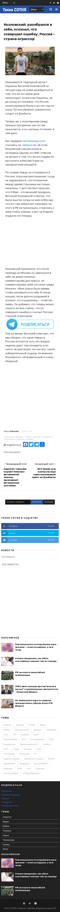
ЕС (35, 754)
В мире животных (31, 773)
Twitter (5, 798)
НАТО (6, 749)
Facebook (6, 791)
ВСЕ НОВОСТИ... (10, 564)
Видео (43, 725)
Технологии (9, 754)
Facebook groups (10, 794)
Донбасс (38, 730)
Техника (46, 744)
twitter (31, 533)
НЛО (29, 768)
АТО (15, 734)
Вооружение (9, 744)
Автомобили (9, 763)
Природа (40, 768)
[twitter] (54, 3)
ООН (39, 749)
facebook (37, 502)
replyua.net (29, 145)
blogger (49, 502)
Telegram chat (9, 805)
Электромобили (11, 773)
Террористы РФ (21, 730)
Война (7, 730)
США (6, 734)
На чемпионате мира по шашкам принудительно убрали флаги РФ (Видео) (33, 703)
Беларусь (28, 749)
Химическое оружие (33, 758)
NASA (19, 768)
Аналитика (51, 730)
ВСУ (23, 739)
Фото (51, 739)
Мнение (25, 734)
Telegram (6, 802)
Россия (32, 725)
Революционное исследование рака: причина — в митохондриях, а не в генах (36, 647)
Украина (20, 725)
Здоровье (8, 768)
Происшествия (10, 739)
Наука (16, 749)
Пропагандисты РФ (29, 744)
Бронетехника (40, 763)
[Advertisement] (30, 242)
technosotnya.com (34, 141)
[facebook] (50, 3)
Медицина (24, 763)
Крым (36, 734)
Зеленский (24, 754)
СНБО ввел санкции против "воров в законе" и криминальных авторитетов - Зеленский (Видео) (36, 689)
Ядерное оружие (12, 758)
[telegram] (58, 3)
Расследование (37, 739)
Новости (7, 725)
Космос (51, 758)
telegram (31, 540)
